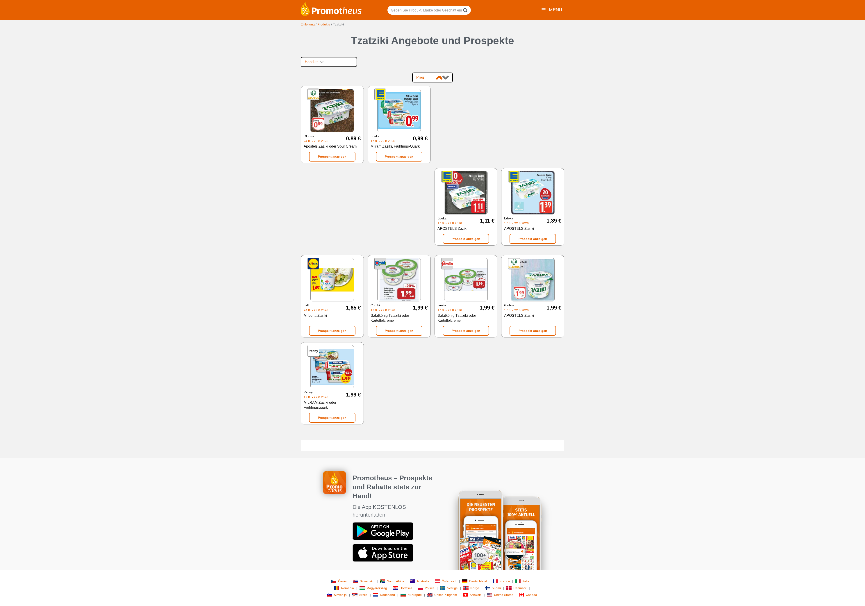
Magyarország (376, 588)
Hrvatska (406, 588)
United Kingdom (445, 595)
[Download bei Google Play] (383, 531)
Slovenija (340, 595)
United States (503, 595)
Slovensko (367, 581)
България (414, 595)
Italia (525, 581)
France (505, 581)
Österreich (449, 581)
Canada (531, 595)
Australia (423, 581)
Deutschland (478, 581)
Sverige (452, 588)
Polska (429, 588)
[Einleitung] (331, 8)
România (347, 588)
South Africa (395, 581)
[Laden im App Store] (383, 552)
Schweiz (475, 595)
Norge (474, 588)
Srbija (363, 595)
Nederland (387, 595)
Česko (342, 581)
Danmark (519, 588)
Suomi (496, 588)
